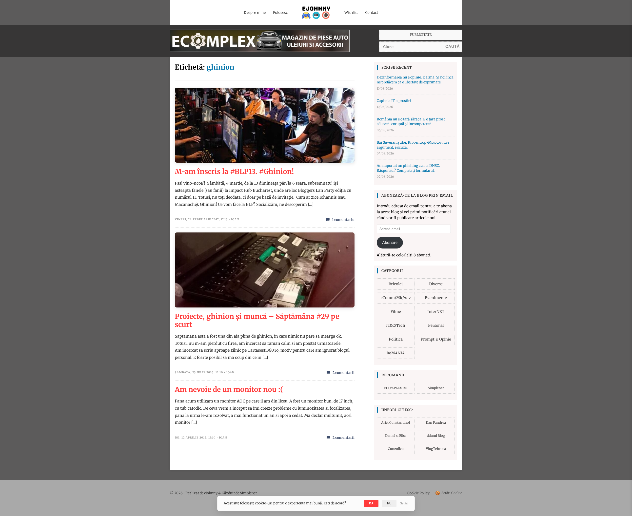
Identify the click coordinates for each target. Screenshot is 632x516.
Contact (371, 12)
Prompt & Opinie (436, 339)
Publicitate (421, 35)
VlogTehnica (436, 449)
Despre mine (255, 12)
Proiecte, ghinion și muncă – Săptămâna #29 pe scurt (257, 320)
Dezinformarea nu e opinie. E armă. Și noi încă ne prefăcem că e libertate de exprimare (415, 79)
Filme (396, 311)
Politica (396, 339)
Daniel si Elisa (395, 436)
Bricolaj (396, 284)
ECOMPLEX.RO (395, 388)
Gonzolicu (396, 449)
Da (371, 503)
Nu (389, 503)
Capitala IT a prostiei (394, 100)
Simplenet (436, 388)
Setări (404, 503)
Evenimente (436, 297)
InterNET (435, 311)
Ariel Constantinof (395, 422)
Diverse (436, 284)
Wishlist (351, 12)
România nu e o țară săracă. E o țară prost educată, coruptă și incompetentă (411, 121)
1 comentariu (343, 219)
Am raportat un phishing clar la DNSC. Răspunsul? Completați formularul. (408, 168)
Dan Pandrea (436, 422)
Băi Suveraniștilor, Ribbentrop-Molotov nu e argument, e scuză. (413, 145)
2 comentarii (344, 372)
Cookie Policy (418, 493)
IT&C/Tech (395, 325)
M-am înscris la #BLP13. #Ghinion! (234, 171)
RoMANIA (396, 353)
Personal (436, 325)
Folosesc (280, 12)
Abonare (389, 242)
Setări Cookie (448, 492)
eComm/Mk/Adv (396, 297)
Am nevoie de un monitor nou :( (229, 389)
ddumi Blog (436, 436)
